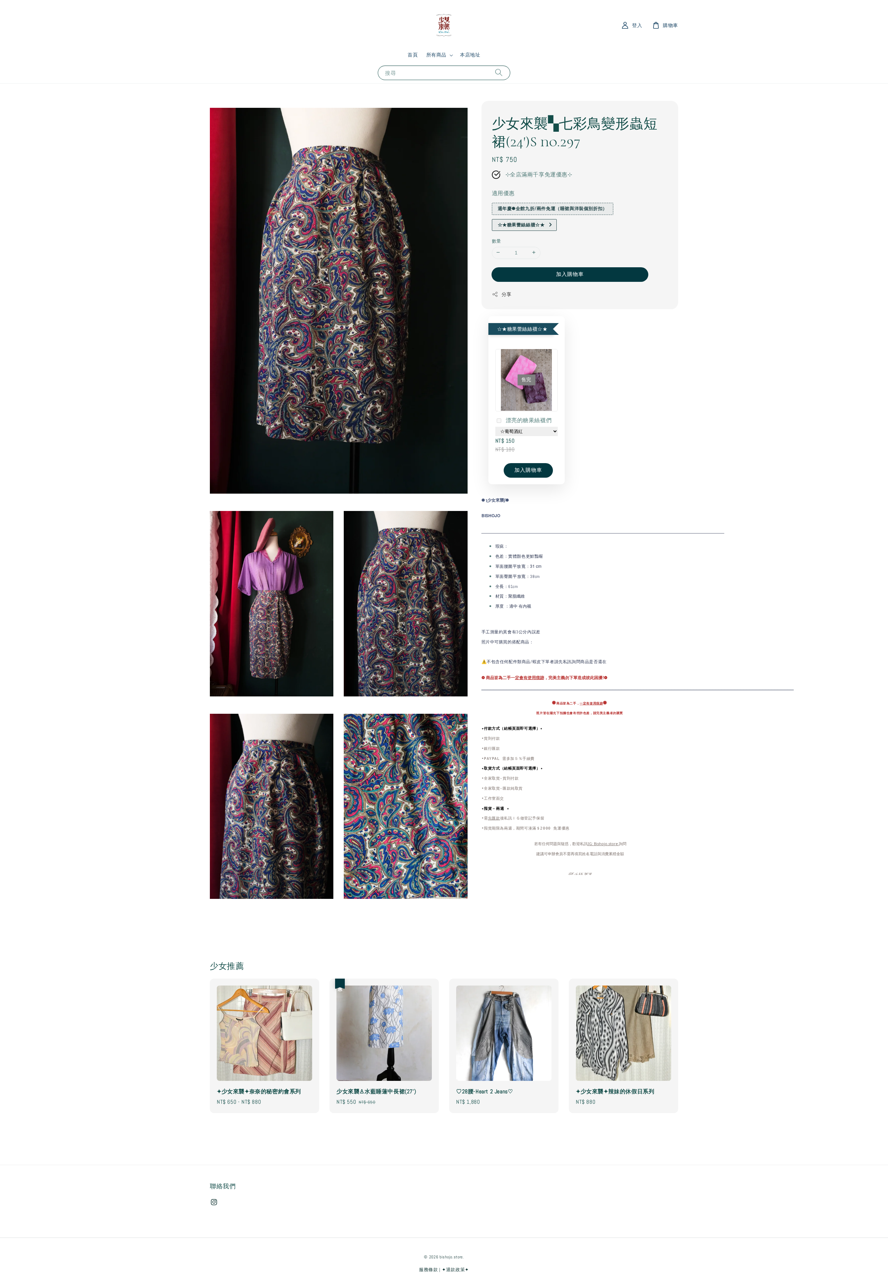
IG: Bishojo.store (603, 843)
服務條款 (428, 1270)
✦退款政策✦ (455, 1270)
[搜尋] (499, 72)
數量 (496, 241)
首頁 (413, 55)
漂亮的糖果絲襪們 (529, 420)
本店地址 (470, 55)
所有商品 (436, 55)
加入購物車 (570, 273)
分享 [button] (507, 294)
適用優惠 (503, 193)
